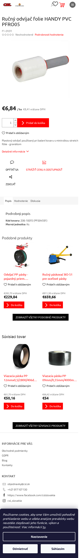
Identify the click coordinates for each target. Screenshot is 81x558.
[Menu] (72, 5)
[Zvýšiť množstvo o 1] (15, 120)
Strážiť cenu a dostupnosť (44, 169)
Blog (4, 460)
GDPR (5, 455)
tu (44, 527)
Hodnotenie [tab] (21, 200)
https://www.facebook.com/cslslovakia (31, 495)
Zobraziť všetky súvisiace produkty (40, 425)
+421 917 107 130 (17, 489)
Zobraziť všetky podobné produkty (41, 317)
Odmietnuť (20, 548)
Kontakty (7, 465)
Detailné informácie (13, 151)
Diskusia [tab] (35, 200)
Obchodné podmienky (15, 450)
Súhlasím (57, 548)
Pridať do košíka (35, 122)
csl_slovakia (15, 500)
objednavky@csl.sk (19, 484)
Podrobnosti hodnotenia (49, 34)
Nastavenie (39, 536)
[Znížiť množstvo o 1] (15, 125)
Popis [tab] (8, 200)
